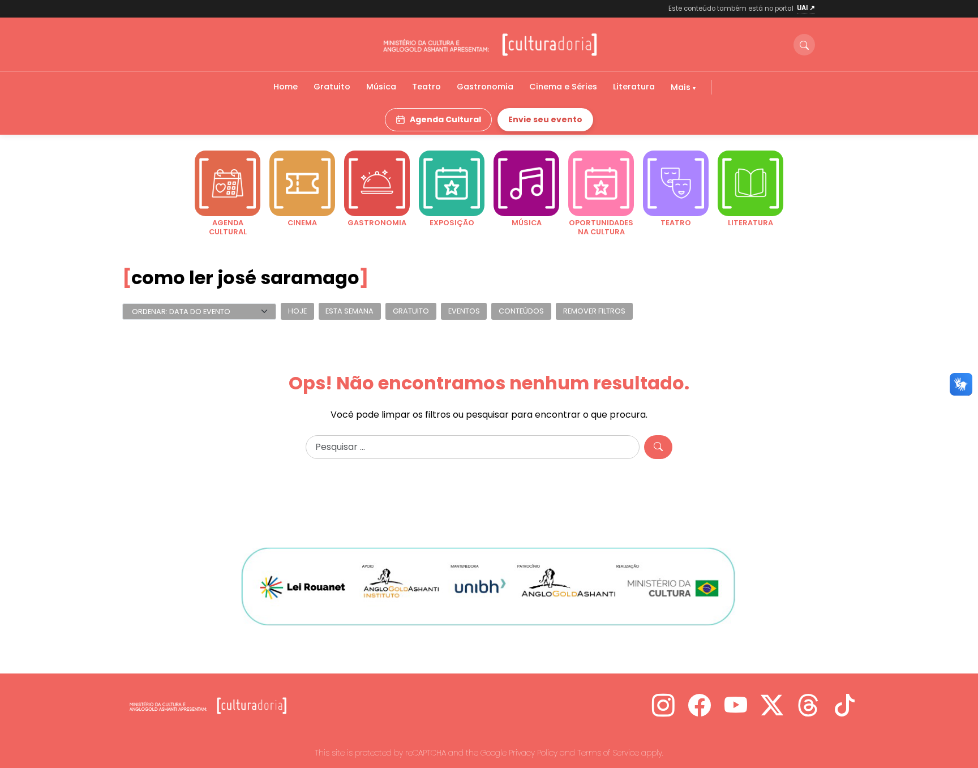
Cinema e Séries (563, 86)
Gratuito (332, 86)
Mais (682, 87)
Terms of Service (608, 752)
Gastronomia (485, 86)
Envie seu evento (545, 119)
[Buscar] (804, 44)
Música (381, 86)
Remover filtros (594, 311)
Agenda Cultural (445, 119)
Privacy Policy (533, 752)
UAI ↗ (806, 7)
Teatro (426, 86)
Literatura (634, 86)
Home (285, 86)
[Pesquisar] (658, 447)
